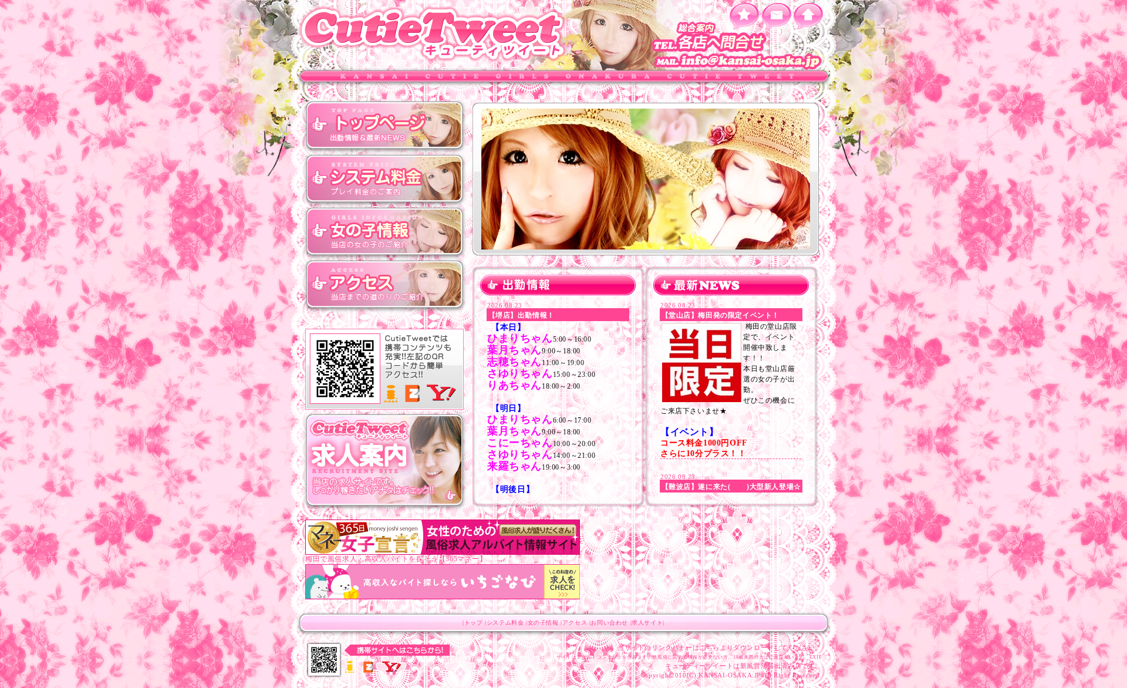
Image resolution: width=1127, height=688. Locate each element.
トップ (384, 126)
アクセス (384, 284)
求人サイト (647, 622)
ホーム (808, 16)
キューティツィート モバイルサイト (384, 370)
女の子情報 (384, 231)
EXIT (815, 657)
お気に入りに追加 (744, 16)
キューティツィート (434, 34)
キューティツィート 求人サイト (384, 461)
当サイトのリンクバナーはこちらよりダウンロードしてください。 (720, 647)
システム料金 (384, 179)
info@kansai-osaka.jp (739, 62)
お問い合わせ (609, 622)
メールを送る (776, 16)
